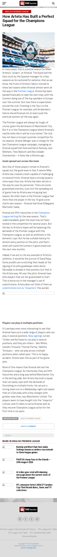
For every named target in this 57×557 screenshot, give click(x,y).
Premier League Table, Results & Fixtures (18, 529)
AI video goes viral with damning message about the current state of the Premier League (33, 475)
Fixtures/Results (29, 536)
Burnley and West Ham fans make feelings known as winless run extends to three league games (34, 449)
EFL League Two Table (17, 532)
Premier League (26, 91)
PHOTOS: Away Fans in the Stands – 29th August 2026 (33, 461)
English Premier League (30, 418)
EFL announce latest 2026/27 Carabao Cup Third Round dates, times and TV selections (34, 487)
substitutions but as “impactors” (19, 288)
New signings (35, 336)
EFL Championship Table (40, 532)
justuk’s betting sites (28, 547)
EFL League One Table (47, 529)
